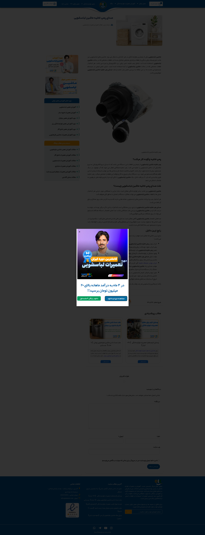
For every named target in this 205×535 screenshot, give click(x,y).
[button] (116, 298)
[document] (102, 267)
